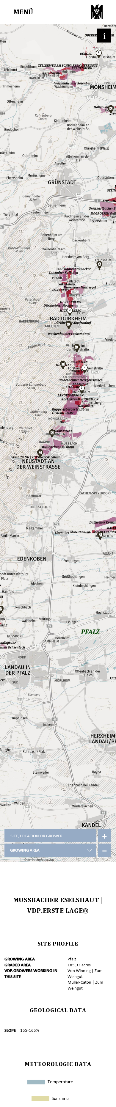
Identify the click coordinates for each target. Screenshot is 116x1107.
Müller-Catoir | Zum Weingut (85, 985)
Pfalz (72, 959)
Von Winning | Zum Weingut (85, 973)
